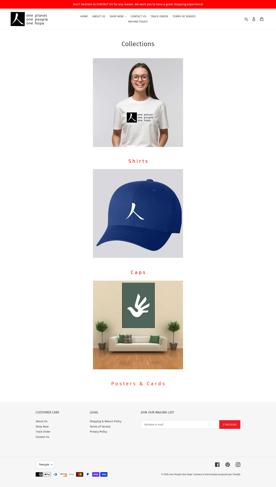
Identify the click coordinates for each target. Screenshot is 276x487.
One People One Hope (181, 474)
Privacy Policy (98, 431)
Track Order (43, 431)
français (44, 464)
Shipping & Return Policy (105, 421)
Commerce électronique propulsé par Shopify (216, 474)
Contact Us (42, 437)
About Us (41, 421)
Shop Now (42, 426)
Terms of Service (100, 426)
